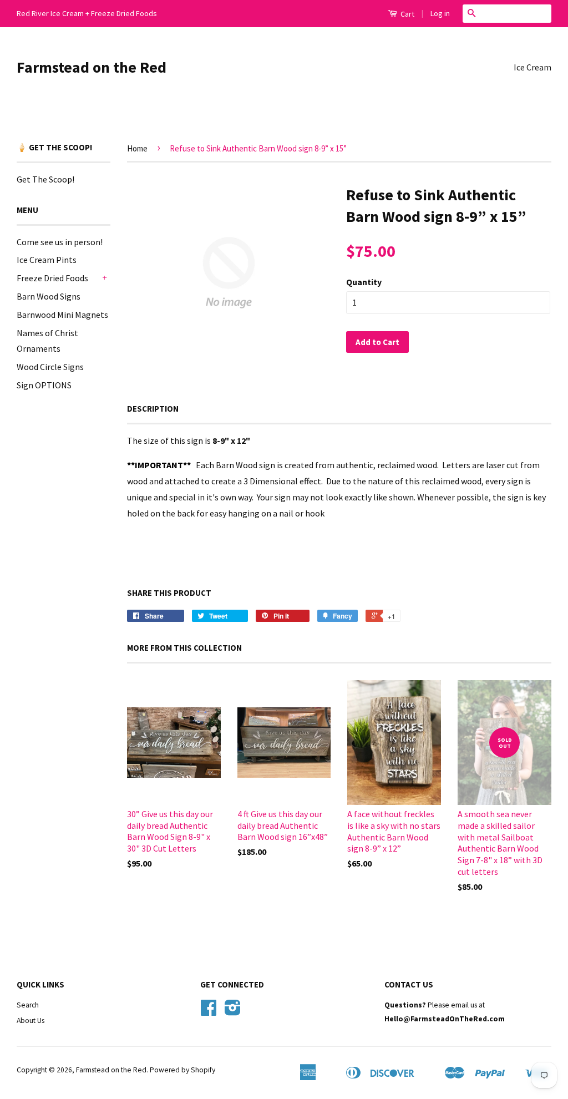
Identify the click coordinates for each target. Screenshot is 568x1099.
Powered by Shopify (182, 1070)
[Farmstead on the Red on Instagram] (232, 1011)
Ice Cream (532, 67)
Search (28, 1005)
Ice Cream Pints (47, 259)
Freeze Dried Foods (52, 277)
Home (137, 148)
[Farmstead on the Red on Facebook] (208, 1011)
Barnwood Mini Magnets (62, 314)
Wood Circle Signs (50, 366)
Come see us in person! (60, 241)
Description (153, 408)
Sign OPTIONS (44, 385)
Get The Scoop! (45, 179)
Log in (440, 13)
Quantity (364, 281)
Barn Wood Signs (48, 296)
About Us (30, 1020)
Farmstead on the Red (91, 67)
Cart (406, 14)
